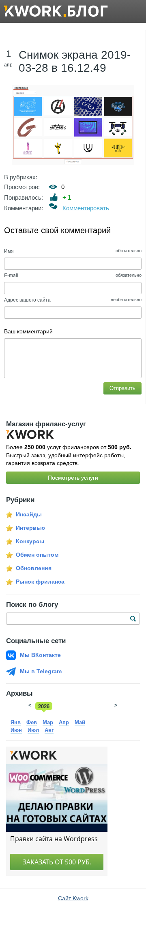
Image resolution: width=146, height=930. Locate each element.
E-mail (11, 274)
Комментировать (85, 208)
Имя (9, 250)
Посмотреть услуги (73, 477)
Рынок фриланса (40, 581)
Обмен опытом (37, 554)
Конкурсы (30, 541)
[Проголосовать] (54, 197)
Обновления (34, 568)
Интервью (30, 528)
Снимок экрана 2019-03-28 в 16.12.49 (75, 61)
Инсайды (29, 514)
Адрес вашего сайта (27, 299)
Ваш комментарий (28, 331)
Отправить (122, 388)
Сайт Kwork (73, 898)
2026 (43, 706)
